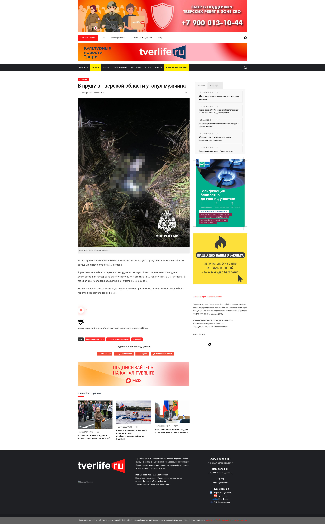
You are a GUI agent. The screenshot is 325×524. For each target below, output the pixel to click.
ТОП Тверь (222, 496)
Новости (83, 67)
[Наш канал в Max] (245, 38)
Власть (158, 67)
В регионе (136, 67)
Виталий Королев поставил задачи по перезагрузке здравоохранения (219, 124)
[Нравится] (81, 310)
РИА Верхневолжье (222, 502)
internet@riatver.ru (220, 483)
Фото (106, 67)
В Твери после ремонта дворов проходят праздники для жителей (219, 97)
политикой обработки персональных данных (224, 520)
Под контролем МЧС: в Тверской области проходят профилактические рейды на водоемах (219, 111)
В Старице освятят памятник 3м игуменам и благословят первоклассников (215, 138)
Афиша (96, 67)
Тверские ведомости (222, 493)
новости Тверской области (118, 339)
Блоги (148, 67)
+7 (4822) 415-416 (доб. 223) (141, 38)
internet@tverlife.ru (118, 38)
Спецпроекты (120, 67)
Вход (160, 38)
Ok (246, 520)
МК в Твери (223, 499)
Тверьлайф (137, 339)
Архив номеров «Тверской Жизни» (207, 297)
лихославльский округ (95, 339)
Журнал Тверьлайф (176, 67)
